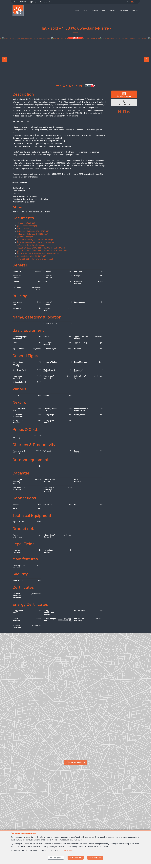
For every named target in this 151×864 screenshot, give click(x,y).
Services (113, 10)
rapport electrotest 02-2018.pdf (32, 256)
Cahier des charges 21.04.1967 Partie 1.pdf (36, 240)
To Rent (95, 10)
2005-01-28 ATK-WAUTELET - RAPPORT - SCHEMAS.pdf (42, 248)
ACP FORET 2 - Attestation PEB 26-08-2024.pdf (38, 253)
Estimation (124, 10)
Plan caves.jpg (24, 228)
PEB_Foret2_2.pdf (26, 223)
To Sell (86, 10)
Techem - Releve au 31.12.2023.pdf (33, 234)
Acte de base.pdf (25, 237)
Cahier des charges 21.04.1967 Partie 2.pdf (36, 242)
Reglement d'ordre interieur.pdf (31, 245)
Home (77, 10)
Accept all (96, 858)
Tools (103, 10)
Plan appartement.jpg (27, 226)
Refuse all (76, 858)
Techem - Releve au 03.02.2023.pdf (33, 231)
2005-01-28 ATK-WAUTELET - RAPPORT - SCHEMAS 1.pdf (42, 251)
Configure (57, 858)
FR (127, 2)
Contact (135, 10)
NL (136, 2)
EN (132, 2)
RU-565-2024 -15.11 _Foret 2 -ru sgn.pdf (35, 259)
